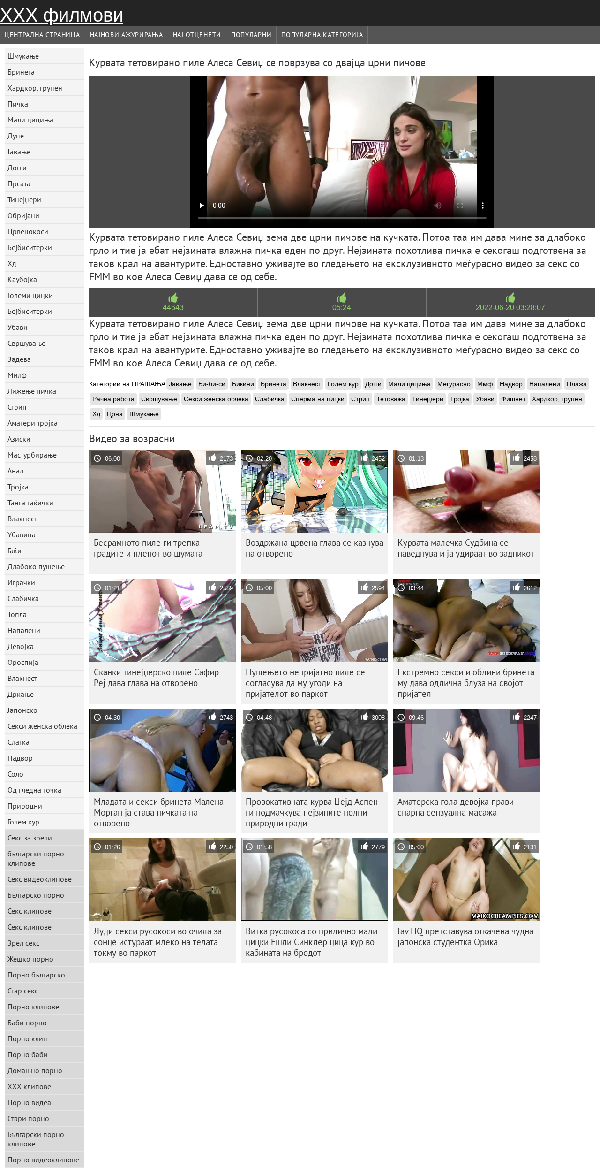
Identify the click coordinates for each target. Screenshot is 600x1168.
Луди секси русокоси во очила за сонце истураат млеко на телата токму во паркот (158, 941)
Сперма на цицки (318, 399)
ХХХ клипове (29, 1086)
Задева (19, 359)
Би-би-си (211, 384)
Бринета (21, 71)
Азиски (19, 438)
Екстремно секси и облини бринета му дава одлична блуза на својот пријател (466, 682)
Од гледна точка (34, 789)
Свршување (26, 343)
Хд (12, 263)
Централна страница (42, 35)
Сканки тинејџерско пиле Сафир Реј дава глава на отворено (156, 677)
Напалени (24, 630)
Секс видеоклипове (40, 879)
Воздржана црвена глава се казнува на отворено (314, 548)
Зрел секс (23, 942)
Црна (115, 414)
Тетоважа (390, 399)
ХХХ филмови (61, 15)
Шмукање (23, 56)
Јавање (19, 151)
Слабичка (23, 598)
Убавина (22, 534)
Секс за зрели (30, 837)
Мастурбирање (32, 454)
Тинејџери (24, 199)
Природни (25, 805)
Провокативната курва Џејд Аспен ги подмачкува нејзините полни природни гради (312, 812)
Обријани (23, 215)
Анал (15, 470)
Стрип (17, 407)
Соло (15, 774)
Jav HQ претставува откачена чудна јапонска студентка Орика (465, 936)
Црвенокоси (28, 231)
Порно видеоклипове (43, 1159)
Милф (17, 375)
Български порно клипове (36, 1139)
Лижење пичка (32, 391)
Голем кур (23, 821)
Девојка (21, 646)
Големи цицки (30, 295)
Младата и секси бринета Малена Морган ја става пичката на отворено (159, 812)
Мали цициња (30, 119)
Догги (17, 167)
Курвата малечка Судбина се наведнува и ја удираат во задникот (466, 548)
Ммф (485, 384)
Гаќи (15, 550)
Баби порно (27, 1022)
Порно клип (27, 1038)
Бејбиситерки (30, 247)
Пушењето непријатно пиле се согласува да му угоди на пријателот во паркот (305, 682)
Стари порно (28, 1118)
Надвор (20, 758)
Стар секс (23, 990)
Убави (18, 327)
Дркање (21, 694)
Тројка (18, 486)
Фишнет (513, 399)
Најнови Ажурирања (126, 35)
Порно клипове (33, 1006)
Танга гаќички (30, 502)
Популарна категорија (322, 35)
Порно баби (28, 1054)
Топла (17, 614)
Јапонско (23, 710)
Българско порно (36, 895)
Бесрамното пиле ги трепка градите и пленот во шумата (148, 548)
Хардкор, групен (35, 87)
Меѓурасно (454, 384)
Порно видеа (29, 1102)
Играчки (21, 582)
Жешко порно (30, 958)
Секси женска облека (42, 726)
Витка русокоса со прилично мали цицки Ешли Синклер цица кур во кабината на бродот (311, 941)
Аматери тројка (33, 423)
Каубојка (22, 279)
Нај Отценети (197, 35)
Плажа (577, 384)
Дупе (16, 135)
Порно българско (36, 974)
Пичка (18, 103)
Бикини (243, 384)
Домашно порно (35, 1070)
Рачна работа (113, 399)
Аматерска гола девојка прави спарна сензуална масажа (456, 807)
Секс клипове (30, 911)
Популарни (251, 35)
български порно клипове (36, 858)
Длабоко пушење (36, 566)
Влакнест (22, 518)
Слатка (19, 742)
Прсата (19, 183)
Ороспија (23, 662)
